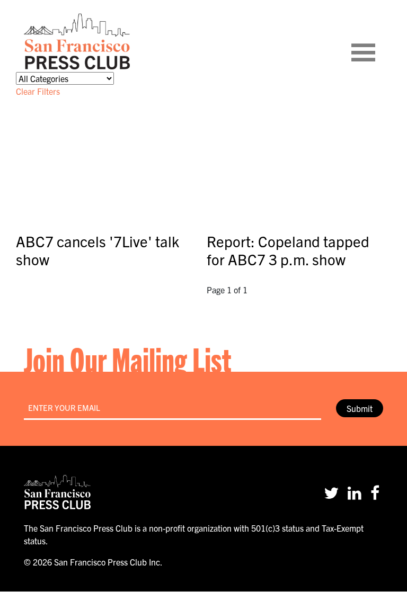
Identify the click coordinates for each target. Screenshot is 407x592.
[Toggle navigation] (376, 41)
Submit (360, 408)
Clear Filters (38, 91)
